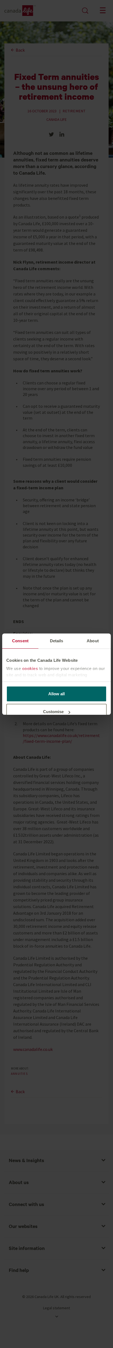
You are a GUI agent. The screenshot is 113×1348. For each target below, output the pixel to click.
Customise (53, 711)
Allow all (56, 693)
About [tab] (93, 640)
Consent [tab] (20, 640)
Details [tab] (56, 640)
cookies (30, 668)
